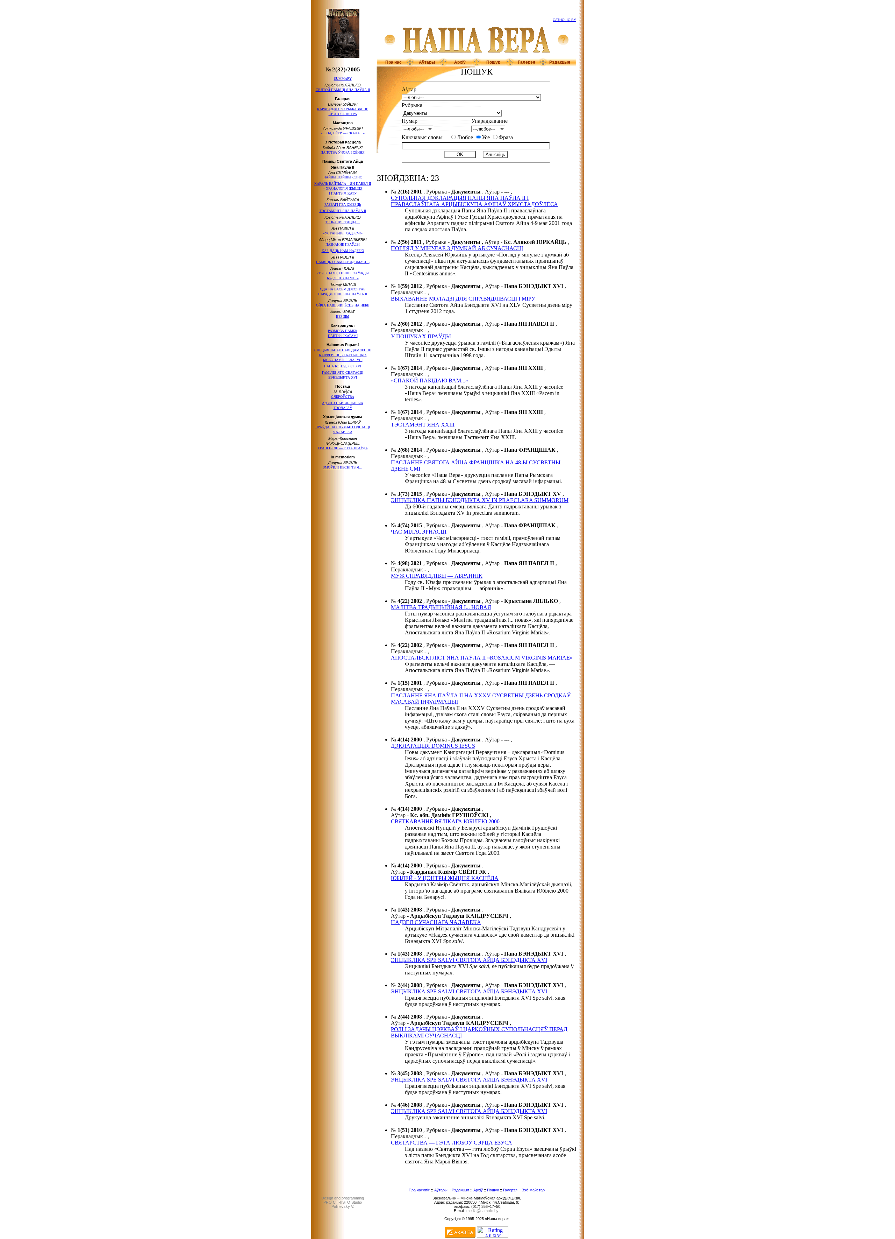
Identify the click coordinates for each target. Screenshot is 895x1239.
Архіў (460, 62)
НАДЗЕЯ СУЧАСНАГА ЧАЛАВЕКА (436, 922)
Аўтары (427, 62)
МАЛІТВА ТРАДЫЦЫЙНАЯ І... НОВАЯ (441, 607)
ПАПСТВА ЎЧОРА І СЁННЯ (343, 152)
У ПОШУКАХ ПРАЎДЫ (421, 336)
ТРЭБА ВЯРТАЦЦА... (342, 222)
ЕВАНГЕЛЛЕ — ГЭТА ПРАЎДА (343, 448)
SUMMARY (343, 78)
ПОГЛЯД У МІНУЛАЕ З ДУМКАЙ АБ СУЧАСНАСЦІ (457, 248)
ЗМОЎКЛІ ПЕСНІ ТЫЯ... (342, 467)
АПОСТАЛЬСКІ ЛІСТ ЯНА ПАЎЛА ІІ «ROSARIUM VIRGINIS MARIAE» (482, 658)
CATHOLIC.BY (564, 20)
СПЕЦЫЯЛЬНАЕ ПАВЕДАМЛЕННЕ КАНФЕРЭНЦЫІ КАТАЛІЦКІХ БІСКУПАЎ (342, 355)
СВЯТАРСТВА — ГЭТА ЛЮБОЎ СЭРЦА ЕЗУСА (451, 1143)
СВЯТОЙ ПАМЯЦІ (343, 90)
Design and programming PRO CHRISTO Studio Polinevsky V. (342, 1202)
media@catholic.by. (482, 1211)
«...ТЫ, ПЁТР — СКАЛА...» (343, 133)
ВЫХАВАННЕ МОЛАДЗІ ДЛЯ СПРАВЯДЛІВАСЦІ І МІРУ (463, 299)
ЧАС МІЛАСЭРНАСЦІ (418, 532)
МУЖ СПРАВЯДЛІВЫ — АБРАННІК (436, 576)
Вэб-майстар (533, 1190)
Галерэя (526, 62)
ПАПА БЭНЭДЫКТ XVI (342, 366)
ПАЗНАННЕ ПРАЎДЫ (342, 244)
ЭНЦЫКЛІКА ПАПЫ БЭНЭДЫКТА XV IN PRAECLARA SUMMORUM (479, 500)
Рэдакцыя (559, 62)
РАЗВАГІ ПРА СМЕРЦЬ (342, 204)
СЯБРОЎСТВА (342, 397)
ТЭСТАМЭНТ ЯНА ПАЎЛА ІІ (343, 211)
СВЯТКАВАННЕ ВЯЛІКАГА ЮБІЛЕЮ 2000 (445, 821)
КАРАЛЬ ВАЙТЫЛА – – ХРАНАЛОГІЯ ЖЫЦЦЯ (342, 188)
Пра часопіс (419, 1190)
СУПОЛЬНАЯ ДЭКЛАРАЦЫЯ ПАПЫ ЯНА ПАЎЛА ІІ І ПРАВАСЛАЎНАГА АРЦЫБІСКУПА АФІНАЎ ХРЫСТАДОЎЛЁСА (474, 201)
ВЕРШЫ (342, 316)
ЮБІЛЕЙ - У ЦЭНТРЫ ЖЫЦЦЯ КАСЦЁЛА (445, 878)
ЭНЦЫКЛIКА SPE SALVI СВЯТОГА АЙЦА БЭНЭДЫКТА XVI (469, 960)
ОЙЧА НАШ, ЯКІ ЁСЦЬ (342, 305)
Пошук (493, 62)
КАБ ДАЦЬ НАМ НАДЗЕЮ (343, 251)
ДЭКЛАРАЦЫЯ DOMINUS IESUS (433, 746)
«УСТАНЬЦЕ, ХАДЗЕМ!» (343, 233)
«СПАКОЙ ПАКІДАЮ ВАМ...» (429, 380)
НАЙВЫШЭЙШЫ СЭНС (342, 177)
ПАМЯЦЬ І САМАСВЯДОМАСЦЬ (343, 262)
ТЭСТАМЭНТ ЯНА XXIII (422, 425)
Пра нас (393, 62)
